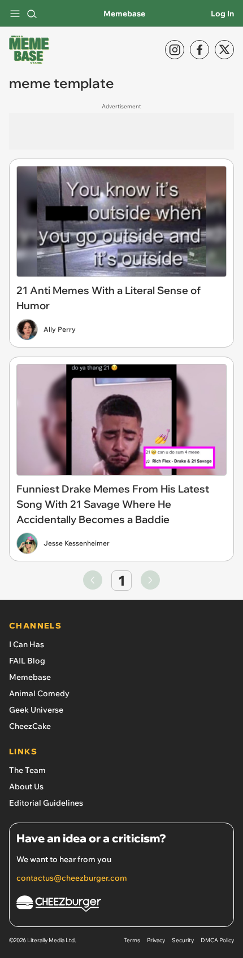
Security (183, 940)
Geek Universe (36, 710)
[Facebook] (199, 49)
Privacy (156, 940)
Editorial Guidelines (46, 803)
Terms (132, 940)
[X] (224, 49)
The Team (27, 770)
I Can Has (26, 644)
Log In (222, 13)
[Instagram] (174, 49)
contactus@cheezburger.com (71, 878)
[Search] (31, 13)
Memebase (124, 13)
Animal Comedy (39, 693)
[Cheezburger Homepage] (121, 905)
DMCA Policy (217, 940)
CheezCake (30, 726)
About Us (26, 786)
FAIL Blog (27, 661)
